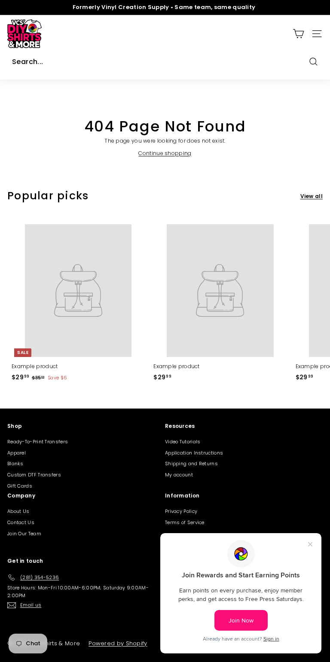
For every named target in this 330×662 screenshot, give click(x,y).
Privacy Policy (181, 511)
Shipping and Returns (191, 463)
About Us (18, 511)
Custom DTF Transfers (34, 474)
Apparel (16, 452)
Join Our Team (24, 533)
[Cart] (298, 33)
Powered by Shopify (118, 643)
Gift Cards (19, 485)
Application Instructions (194, 452)
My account (179, 474)
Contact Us (20, 522)
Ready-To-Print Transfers (37, 441)
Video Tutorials (183, 441)
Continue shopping (164, 153)
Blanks (15, 463)
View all (311, 196)
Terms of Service (185, 522)
